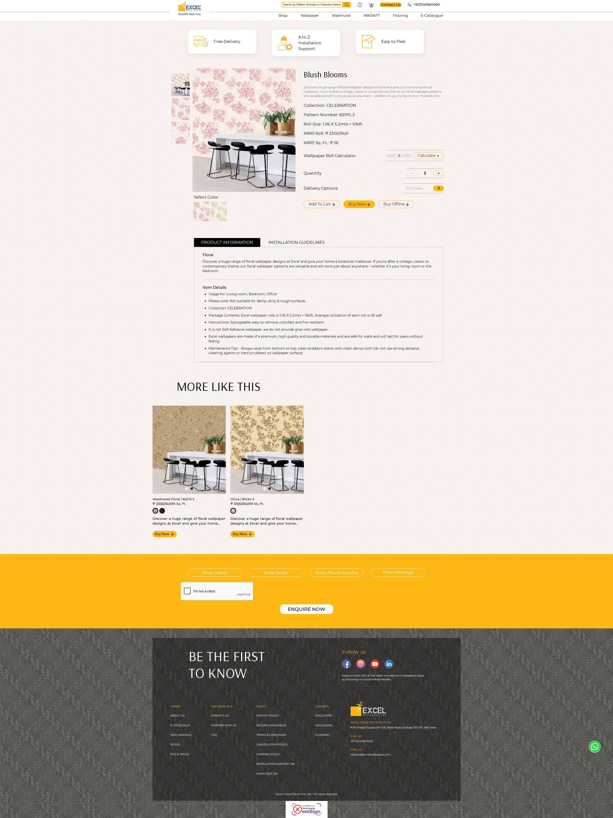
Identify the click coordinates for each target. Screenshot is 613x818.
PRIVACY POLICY (267, 715)
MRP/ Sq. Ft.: (316, 143)
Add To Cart (320, 204)
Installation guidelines (296, 242)
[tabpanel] (189, 450)
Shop (283, 15)
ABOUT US (177, 715)
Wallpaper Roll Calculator (330, 156)
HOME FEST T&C (267, 773)
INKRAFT (371, 15)
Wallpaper (310, 15)
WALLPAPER (323, 715)
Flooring (400, 15)
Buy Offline (394, 204)
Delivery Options (321, 188)
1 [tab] (186, 488)
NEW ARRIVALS (180, 735)
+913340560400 (427, 4)
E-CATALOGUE (180, 725)
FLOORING (322, 735)
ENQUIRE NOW (306, 609)
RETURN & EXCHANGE (271, 725)
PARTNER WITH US (224, 725)
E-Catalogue (432, 15)
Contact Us (390, 4)
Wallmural (341, 15)
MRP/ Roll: (314, 133)
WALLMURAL (324, 725)
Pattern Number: (321, 115)
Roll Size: (313, 124)
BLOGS (175, 744)
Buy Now (357, 204)
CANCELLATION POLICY (272, 744)
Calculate (427, 155)
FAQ (214, 735)
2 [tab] (191, 488)
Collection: (315, 105)
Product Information (227, 242)
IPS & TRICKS (180, 754)
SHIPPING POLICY (268, 754)
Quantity (313, 173)
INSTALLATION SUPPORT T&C (275, 764)
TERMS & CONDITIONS (271, 735)
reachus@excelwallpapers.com (371, 754)
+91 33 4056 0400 (362, 741)
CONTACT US (220, 715)
